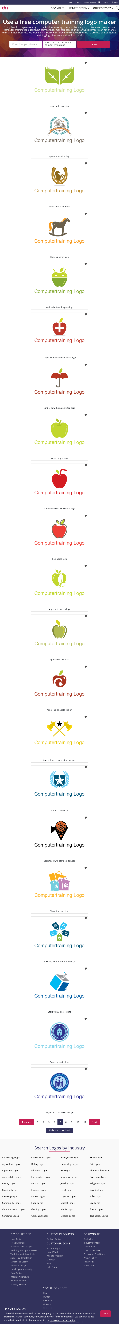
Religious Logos (97, 1183)
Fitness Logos (38, 1196)
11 (85, 1122)
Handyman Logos (69, 1157)
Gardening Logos (39, 1215)
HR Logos (65, 1170)
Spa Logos (95, 1202)
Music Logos (96, 1157)
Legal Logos (66, 1189)
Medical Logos (68, 1215)
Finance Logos (38, 1189)
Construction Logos (41, 1157)
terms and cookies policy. (62, 1320)
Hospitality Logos (69, 1164)
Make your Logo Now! (59, 1130)
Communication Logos (13, 1209)
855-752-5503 (90, 2)
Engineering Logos (40, 1176)
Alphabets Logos (10, 1170)
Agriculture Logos (11, 1164)
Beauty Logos (9, 1183)
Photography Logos (99, 1170)
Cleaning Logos (9, 1196)
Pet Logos (95, 1164)
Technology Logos (99, 1215)
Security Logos (97, 1189)
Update (93, 44)
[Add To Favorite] (85, 62)
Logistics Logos (68, 1196)
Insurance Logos (69, 1176)
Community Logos (11, 1202)
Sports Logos (96, 1209)
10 (78, 1122)
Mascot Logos (67, 1202)
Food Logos (37, 1202)
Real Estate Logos (98, 1176)
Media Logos (67, 1209)
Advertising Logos (11, 1157)
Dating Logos (37, 1164)
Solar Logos (95, 1196)
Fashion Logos (38, 1183)
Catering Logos (9, 1189)
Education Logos (39, 1170)
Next (94, 1122)
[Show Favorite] (99, 2)
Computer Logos (10, 1215)
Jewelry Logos (67, 1183)
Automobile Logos (11, 1176)
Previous (26, 1122)
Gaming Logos (38, 1209)
